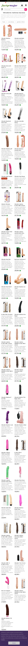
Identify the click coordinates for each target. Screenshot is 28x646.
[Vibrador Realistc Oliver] (20, 417)
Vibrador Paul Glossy (20, 176)
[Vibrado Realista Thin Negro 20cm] (20, 389)
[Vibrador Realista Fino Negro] (20, 306)
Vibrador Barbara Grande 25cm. (19, 149)
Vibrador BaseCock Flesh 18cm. (6, 121)
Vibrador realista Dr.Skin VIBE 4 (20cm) (6, 536)
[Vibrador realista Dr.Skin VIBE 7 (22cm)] (7, 334)
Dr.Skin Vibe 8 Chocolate (18, 453)
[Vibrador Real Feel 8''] (7, 279)
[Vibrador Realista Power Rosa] (20, 500)
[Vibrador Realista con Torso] (20, 279)
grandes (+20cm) (21, 22)
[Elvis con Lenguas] (7, 583)
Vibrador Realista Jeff (6, 148)
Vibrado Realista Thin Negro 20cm (20, 398)
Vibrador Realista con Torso (20, 287)
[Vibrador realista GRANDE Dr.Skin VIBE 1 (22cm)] (20, 334)
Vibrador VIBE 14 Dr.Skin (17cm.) (5, 563)
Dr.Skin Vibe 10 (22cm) (6, 314)
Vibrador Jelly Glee (6, 507)
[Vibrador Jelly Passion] (7, 168)
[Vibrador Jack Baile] (20, 30)
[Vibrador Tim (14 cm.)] (20, 555)
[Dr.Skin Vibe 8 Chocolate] (20, 445)
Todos (3, 22)
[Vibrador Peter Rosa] (20, 472)
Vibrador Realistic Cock (7, 425)
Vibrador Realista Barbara (5, 39)
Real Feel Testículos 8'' (20, 259)
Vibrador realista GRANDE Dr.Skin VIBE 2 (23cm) (20, 592)
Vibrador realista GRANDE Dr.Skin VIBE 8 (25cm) (7, 371)
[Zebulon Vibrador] (7, 196)
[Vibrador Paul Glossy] (20, 168)
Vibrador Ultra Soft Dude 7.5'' (6, 66)
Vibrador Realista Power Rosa (19, 508)
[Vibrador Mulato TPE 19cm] (7, 610)
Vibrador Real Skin (6, 259)
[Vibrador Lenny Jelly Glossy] (7, 86)
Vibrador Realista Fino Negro (20, 315)
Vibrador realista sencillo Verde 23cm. (6, 480)
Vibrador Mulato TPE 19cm (6, 619)
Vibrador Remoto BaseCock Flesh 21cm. (20, 94)
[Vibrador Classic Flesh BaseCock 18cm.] (7, 224)
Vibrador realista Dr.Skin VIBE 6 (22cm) (20, 204)
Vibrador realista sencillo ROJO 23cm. (19, 232)
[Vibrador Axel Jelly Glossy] (20, 113)
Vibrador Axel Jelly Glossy (19, 121)
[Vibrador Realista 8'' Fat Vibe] (7, 389)
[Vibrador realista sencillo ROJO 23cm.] (20, 224)
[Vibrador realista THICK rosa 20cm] (7, 445)
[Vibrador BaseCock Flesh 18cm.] (7, 113)
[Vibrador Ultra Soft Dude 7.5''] (7, 58)
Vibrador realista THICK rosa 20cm (5, 453)
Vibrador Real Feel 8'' (6, 286)
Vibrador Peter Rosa (20, 480)
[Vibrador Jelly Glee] (7, 500)
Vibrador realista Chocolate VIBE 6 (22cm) (19, 537)
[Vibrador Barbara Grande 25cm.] (20, 141)
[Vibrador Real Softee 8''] (20, 58)
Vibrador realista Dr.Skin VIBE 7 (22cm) (6, 342)
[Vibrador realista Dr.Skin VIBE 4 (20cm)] (7, 527)
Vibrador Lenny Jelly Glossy (6, 94)
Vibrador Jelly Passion (6, 176)
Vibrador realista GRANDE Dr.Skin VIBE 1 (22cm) (20, 343)
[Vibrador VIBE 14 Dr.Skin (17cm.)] (7, 555)
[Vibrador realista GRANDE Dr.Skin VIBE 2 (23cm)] (20, 583)
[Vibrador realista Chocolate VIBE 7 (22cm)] (20, 362)
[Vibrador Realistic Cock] (7, 417)
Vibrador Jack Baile (19, 38)
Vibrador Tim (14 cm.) (20, 563)
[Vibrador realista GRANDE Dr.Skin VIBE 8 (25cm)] (7, 362)
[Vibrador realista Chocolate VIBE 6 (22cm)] (20, 527)
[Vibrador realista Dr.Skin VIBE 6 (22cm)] (20, 196)
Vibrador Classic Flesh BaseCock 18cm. (6, 232)
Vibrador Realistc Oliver (20, 425)
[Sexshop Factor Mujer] (9, 7)
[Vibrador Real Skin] (7, 251)
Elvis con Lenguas (5, 590)
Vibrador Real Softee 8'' (20, 66)
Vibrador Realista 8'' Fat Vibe (6, 398)
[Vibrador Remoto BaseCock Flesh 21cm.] (20, 86)
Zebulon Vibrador (5, 204)
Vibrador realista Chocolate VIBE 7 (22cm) (19, 371)
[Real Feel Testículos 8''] (20, 251)
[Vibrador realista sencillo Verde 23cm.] (7, 472)
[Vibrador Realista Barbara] (7, 30)
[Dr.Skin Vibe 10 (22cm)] (7, 306)
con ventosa (11, 22)
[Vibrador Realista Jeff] (7, 141)
